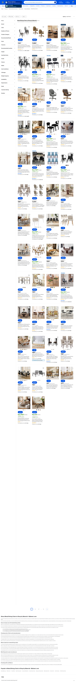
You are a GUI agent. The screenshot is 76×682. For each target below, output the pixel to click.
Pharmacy (43, 5)
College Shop (32, 5)
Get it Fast (38, 5)
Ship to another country (12, 6)
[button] (60, 2)
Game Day (54, 5)
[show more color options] (27, 70)
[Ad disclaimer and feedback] (22, 42)
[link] (38, 360)
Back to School (25, 5)
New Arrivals (48, 5)
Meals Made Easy (60, 5)
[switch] (4, 17)
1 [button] (31, 609)
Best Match (69, 16)
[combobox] (40, 2)
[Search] (55, 2)
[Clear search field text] (52, 2)
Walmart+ (66, 5)
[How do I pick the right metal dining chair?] (74, 680)
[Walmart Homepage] (2, 2)
